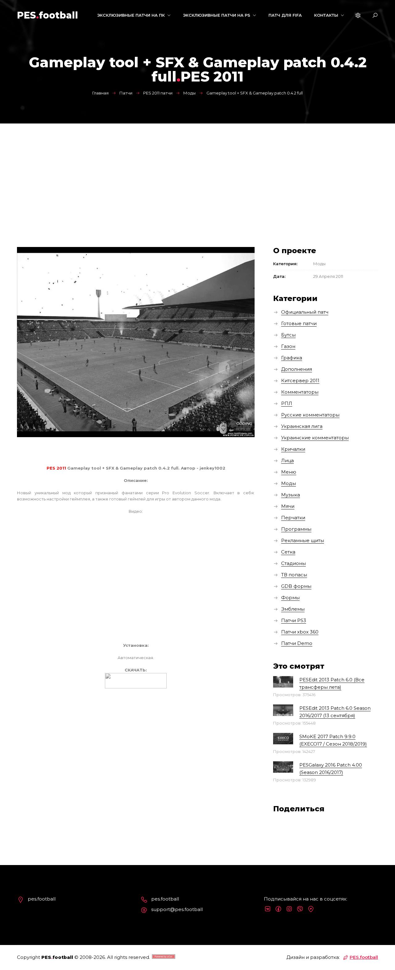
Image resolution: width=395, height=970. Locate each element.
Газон (288, 346)
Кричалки (293, 449)
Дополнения (296, 369)
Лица (287, 460)
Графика (291, 358)
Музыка (290, 495)
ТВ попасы (294, 575)
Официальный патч (304, 312)
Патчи (125, 92)
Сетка (288, 552)
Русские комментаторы (310, 415)
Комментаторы (299, 392)
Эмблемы (293, 609)
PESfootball (47, 15)
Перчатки (293, 518)
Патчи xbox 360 (299, 632)
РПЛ (286, 403)
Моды (189, 92)
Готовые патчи (299, 323)
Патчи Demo (296, 643)
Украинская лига (301, 426)
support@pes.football (177, 909)
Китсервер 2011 (300, 380)
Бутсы (288, 335)
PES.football (364, 957)
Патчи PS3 (293, 620)
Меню (288, 472)
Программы (296, 529)
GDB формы (296, 586)
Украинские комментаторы (315, 438)
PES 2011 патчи (158, 92)
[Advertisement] (197, 170)
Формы (290, 597)
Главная (100, 92)
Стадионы (293, 563)
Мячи (287, 506)
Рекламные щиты (302, 540)
